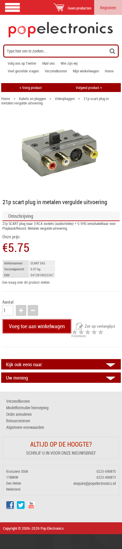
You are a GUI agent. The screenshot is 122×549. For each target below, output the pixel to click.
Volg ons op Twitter (22, 63)
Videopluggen (65, 98)
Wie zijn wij (69, 63)
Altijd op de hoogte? (61, 444)
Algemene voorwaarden (25, 427)
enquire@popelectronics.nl (94, 483)
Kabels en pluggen (32, 98)
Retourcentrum (18, 420)
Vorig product (31, 87)
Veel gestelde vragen (23, 71)
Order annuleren (19, 414)
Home (109, 71)
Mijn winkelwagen (86, 71)
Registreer (108, 7)
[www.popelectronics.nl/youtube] (31, 507)
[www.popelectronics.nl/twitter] (21, 507)
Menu (12, 7)
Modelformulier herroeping (27, 407)
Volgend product (89, 87)
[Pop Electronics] (61, 30)
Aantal (7, 302)
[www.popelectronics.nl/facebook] (10, 507)
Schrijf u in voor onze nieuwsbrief (61, 453)
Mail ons (48, 63)
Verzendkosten (56, 71)
